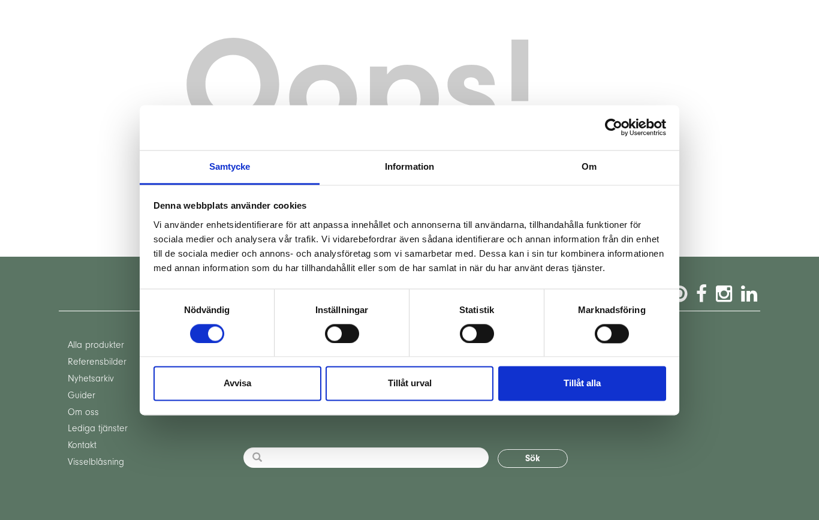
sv (157, 21)
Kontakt (82, 445)
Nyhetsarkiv (91, 378)
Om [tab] (589, 166)
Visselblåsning (96, 461)
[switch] (342, 333)
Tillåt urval (410, 383)
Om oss (83, 412)
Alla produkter (96, 344)
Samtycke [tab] (230, 166)
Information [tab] (409, 166)
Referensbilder (97, 361)
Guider (81, 395)
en (133, 21)
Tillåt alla (582, 383)
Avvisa (237, 383)
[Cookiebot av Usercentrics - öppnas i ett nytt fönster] (613, 127)
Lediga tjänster (98, 428)
